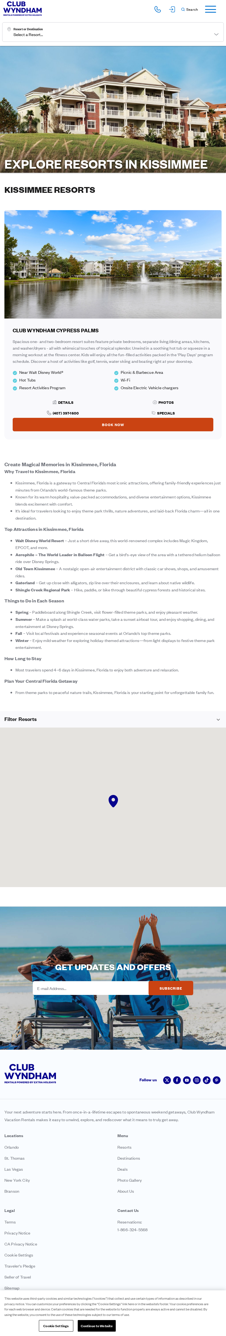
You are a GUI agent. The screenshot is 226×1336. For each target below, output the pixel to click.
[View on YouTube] (187, 1080)
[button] (189, 9)
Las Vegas (13, 1169)
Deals (122, 1169)
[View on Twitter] (167, 1080)
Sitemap (11, 1288)
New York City (17, 1180)
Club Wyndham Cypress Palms (56, 330)
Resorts (124, 1147)
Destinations (128, 1158)
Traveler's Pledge (19, 1266)
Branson (11, 1191)
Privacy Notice (17, 1233)
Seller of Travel (17, 1277)
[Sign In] (171, 9)
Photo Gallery (129, 1180)
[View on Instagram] (197, 1080)
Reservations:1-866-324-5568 (132, 1225)
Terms (10, 1222)
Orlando (11, 1147)
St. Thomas (14, 1158)
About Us (125, 1191)
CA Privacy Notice (20, 1244)
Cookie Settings (56, 1325)
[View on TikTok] (207, 1080)
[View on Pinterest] (216, 1080)
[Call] (157, 9)
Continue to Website (97, 1325)
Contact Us (128, 1210)
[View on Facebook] (177, 1080)
